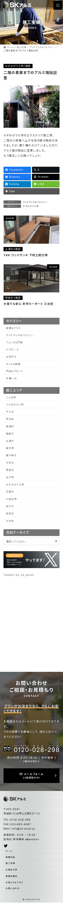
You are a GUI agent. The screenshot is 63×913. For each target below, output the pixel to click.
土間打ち (11, 356)
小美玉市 (11, 499)
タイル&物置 (13, 364)
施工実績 (10, 863)
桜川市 (10, 506)
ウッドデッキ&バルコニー (35, 202)
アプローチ (12, 349)
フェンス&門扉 (14, 342)
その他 (10, 520)
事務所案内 (12, 876)
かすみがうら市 (30, 206)
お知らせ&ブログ (14, 882)
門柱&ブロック (14, 371)
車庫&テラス (13, 328)
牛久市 (10, 411)
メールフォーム (33, 775)
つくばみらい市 (15, 404)
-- (37, 749)
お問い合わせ (13, 888)
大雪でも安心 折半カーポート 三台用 (28, 304)
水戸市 (10, 477)
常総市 (10, 470)
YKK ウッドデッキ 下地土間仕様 (26, 255)
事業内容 (10, 857)
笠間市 (10, 513)
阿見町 (10, 418)
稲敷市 (10, 433)
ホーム (9, 851)
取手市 (10, 448)
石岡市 (10, 491)
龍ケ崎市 (11, 455)
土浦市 (10, 440)
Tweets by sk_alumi (19, 575)
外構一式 (11, 378)
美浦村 (10, 426)
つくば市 (11, 397)
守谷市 (10, 462)
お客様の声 (12, 869)
